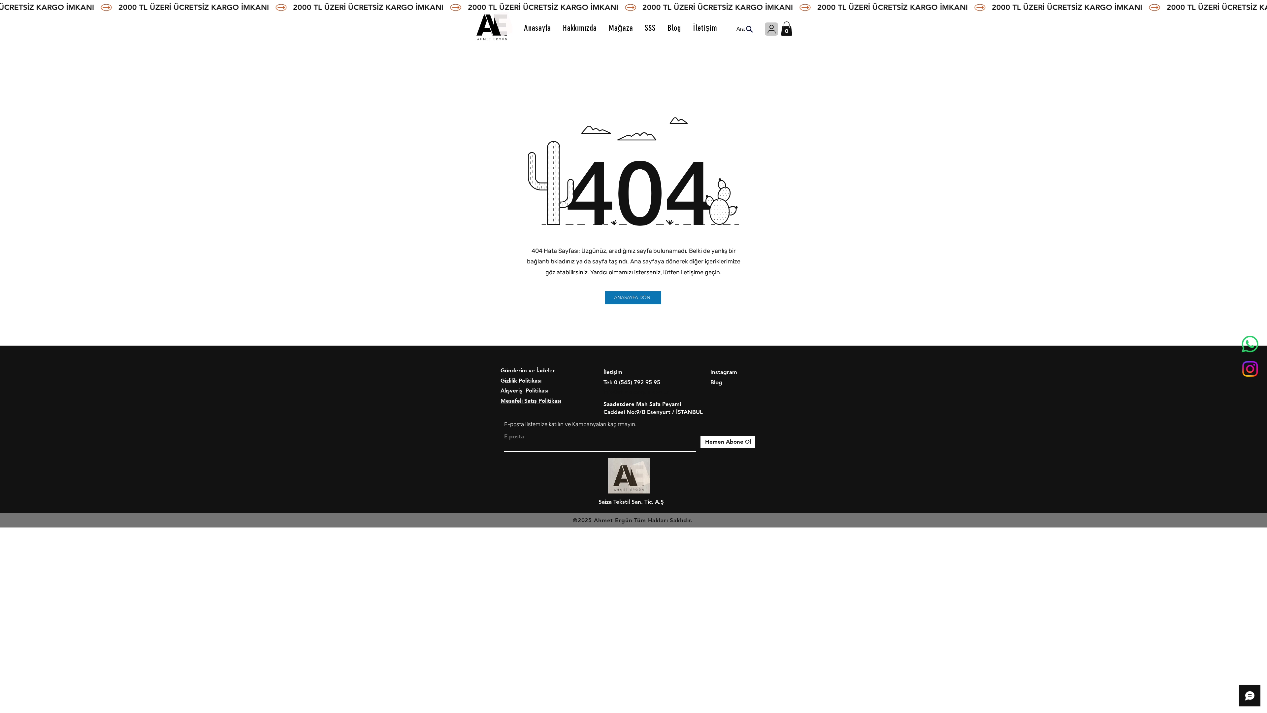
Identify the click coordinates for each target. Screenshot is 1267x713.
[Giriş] (771, 29)
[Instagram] (1250, 368)
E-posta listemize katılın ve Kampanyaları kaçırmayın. (570, 424)
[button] (787, 28)
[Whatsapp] (1250, 344)
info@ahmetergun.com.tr (636, 392)
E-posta (514, 436)
